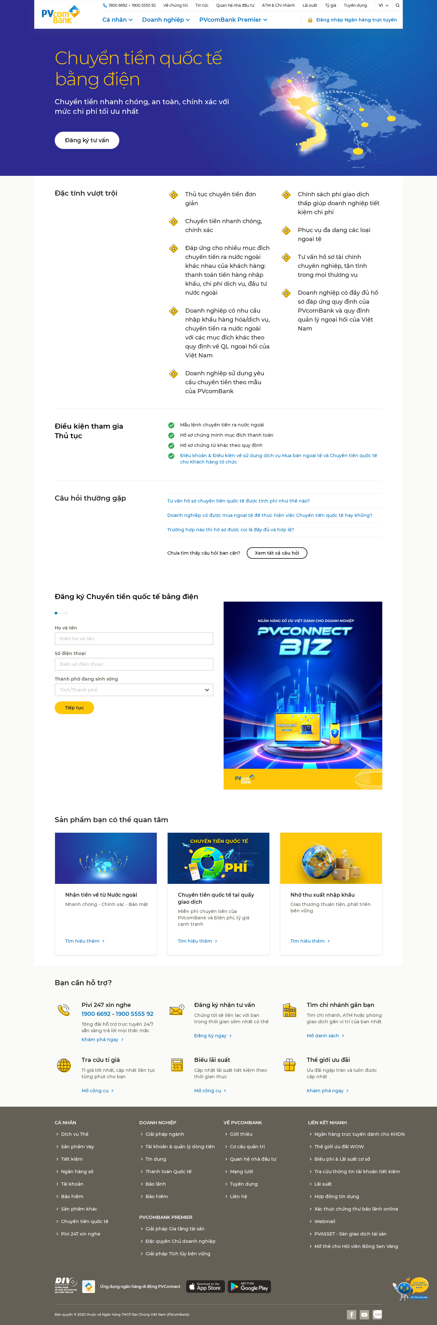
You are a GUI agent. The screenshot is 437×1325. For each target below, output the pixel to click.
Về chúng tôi (175, 5)
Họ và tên (66, 628)
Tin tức (202, 5)
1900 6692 (118, 5)
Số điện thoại (70, 653)
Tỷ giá (330, 5)
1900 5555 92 (144, 5)
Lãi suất (310, 5)
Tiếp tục (74, 708)
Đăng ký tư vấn (87, 140)
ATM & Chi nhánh (278, 5)
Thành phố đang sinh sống (86, 679)
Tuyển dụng (355, 5)
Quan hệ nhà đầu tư (235, 5)
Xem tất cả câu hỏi (277, 553)
